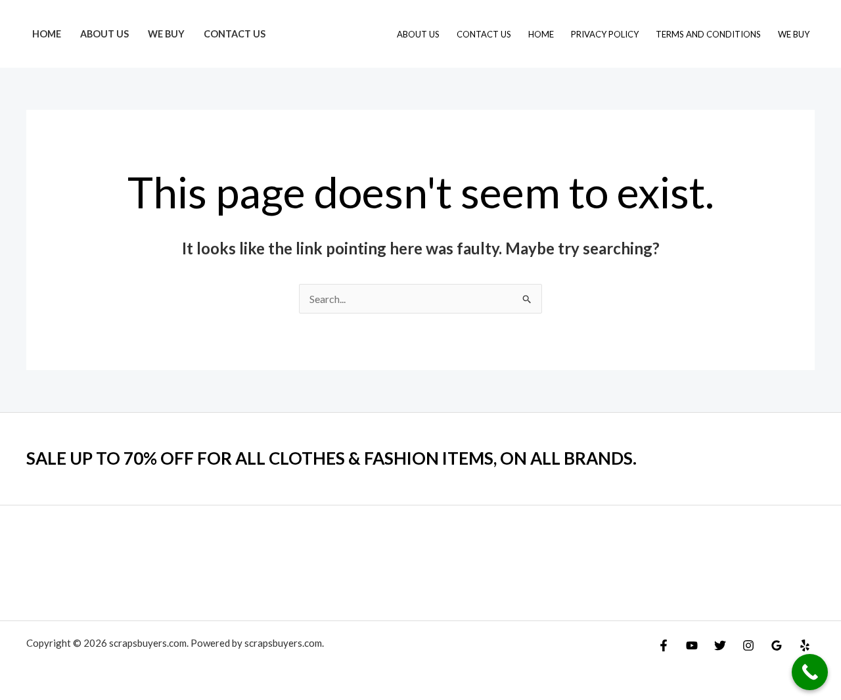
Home (46, 33)
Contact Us (234, 33)
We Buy (166, 33)
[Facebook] (664, 645)
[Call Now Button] (810, 672)
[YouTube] (692, 645)
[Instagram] (748, 645)
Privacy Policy (605, 34)
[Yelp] (805, 645)
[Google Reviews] (777, 645)
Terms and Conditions (708, 34)
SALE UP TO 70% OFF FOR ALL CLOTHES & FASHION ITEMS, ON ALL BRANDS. (331, 458)
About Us (104, 33)
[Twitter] (720, 645)
